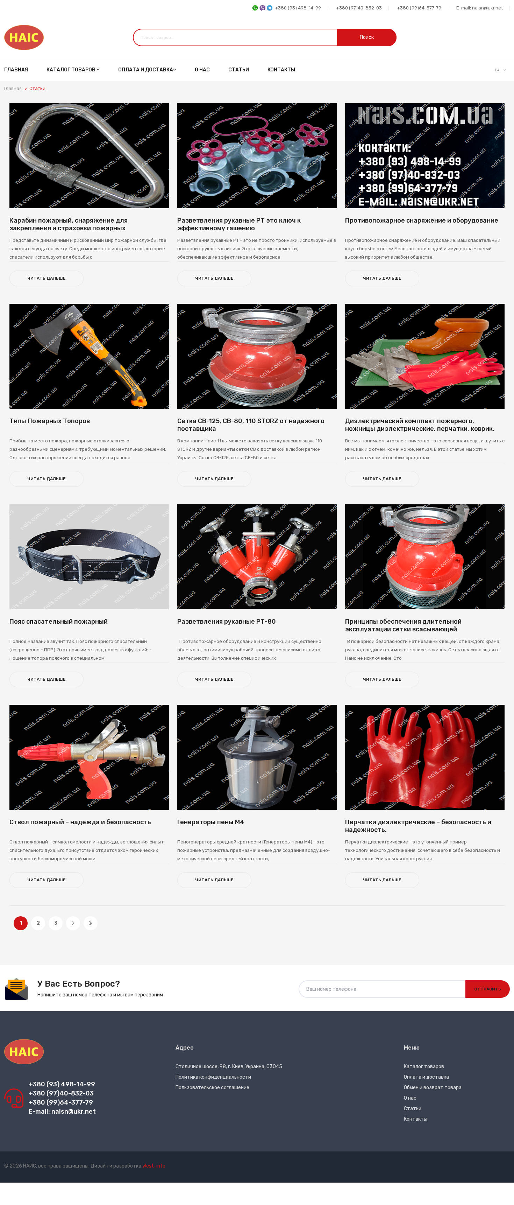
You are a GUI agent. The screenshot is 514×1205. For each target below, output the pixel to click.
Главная (16, 70)
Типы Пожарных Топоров (49, 421)
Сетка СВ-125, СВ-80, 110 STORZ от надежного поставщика (250, 425)
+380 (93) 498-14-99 (298, 7)
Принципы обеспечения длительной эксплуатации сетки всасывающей (403, 625)
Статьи (238, 70)
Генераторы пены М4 (210, 822)
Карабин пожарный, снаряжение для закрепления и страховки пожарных (68, 224)
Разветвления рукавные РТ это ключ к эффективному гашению (239, 224)
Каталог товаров (72, 70)
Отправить (487, 989)
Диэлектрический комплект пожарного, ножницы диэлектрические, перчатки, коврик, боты (419, 428)
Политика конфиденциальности (213, 1077)
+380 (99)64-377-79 (419, 7)
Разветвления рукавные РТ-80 (226, 621)
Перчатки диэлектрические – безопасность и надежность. (418, 826)
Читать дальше (46, 278)
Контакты (281, 70)
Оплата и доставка (145, 70)
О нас (202, 70)
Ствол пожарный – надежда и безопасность (80, 822)
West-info (153, 1166)
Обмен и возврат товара (433, 1088)
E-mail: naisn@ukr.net (479, 7)
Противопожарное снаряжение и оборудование (421, 220)
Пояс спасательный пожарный (58, 621)
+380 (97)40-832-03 (359, 7)
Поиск (367, 37)
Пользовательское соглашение (212, 1088)
